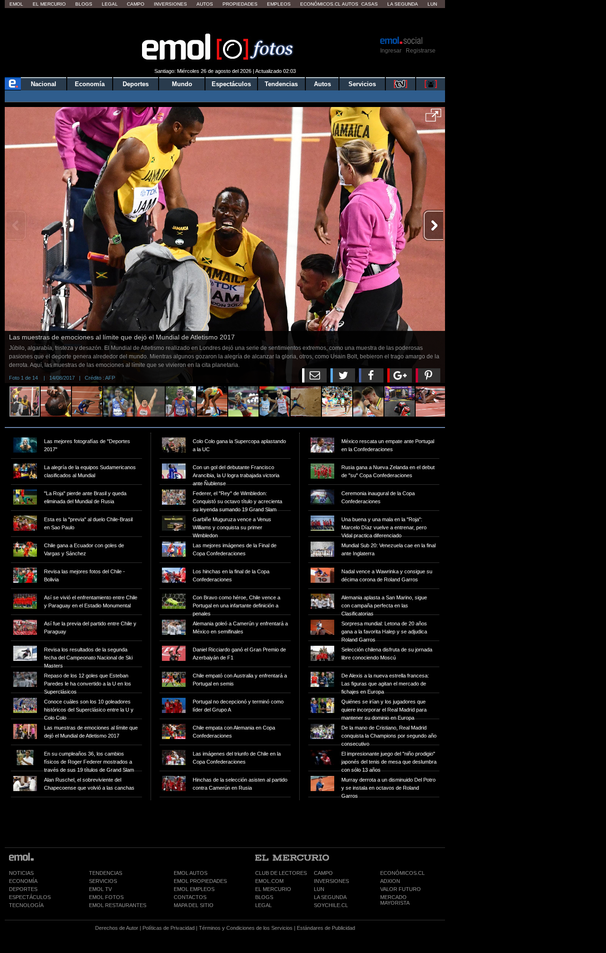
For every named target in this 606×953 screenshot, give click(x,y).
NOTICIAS (21, 873)
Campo (135, 4)
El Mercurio (49, 4)
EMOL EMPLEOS (194, 889)
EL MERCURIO (273, 889)
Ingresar (390, 50)
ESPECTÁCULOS (30, 897)
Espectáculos (231, 84)
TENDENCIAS (105, 873)
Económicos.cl (320, 4)
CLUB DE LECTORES (281, 873)
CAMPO (323, 873)
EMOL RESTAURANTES (117, 905)
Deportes (136, 84)
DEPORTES (23, 889)
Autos (204, 4)
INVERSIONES (331, 881)
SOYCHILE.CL (331, 905)
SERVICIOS (103, 881)
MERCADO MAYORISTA (395, 900)
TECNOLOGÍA (26, 905)
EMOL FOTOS (106, 897)
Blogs (83, 4)
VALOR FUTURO (400, 889)
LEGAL (263, 905)
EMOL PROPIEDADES (200, 881)
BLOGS (264, 897)
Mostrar (225, 21)
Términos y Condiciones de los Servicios (246, 928)
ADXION (390, 881)
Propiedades (240, 4)
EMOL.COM (269, 881)
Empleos (279, 4)
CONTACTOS (190, 897)
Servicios (362, 84)
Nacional (43, 84)
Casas (369, 4)
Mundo (182, 84)
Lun (432, 4)
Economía (90, 84)
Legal (110, 4)
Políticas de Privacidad (169, 928)
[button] (433, 118)
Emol (16, 4)
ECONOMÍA (23, 881)
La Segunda (402, 4)
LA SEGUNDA (330, 897)
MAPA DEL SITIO (194, 905)
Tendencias (281, 84)
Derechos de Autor (116, 928)
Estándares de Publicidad (326, 928)
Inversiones (170, 4)
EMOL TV (100, 889)
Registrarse (421, 50)
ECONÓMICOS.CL (402, 873)
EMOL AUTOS (190, 873)
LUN (319, 889)
